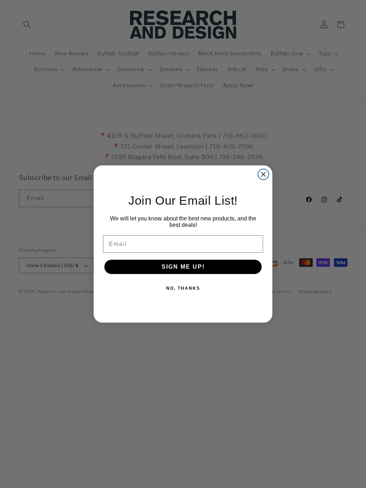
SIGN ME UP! (183, 267)
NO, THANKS (183, 288)
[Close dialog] (263, 174)
